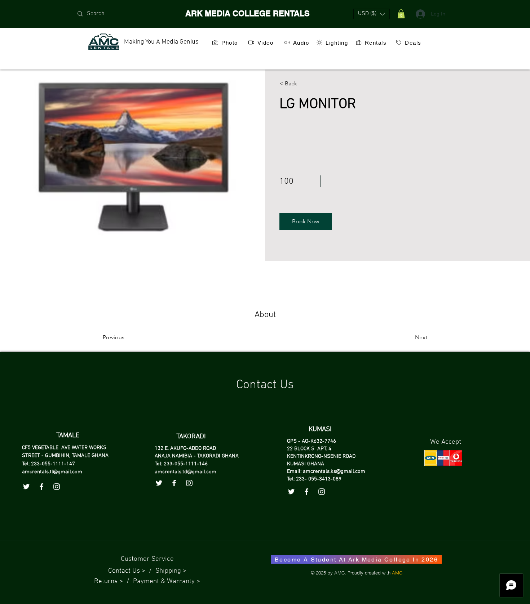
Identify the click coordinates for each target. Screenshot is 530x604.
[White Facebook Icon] (174, 483)
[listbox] (371, 14)
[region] (225, 59)
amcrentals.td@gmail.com (185, 472)
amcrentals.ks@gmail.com (334, 471)
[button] (371, 14)
